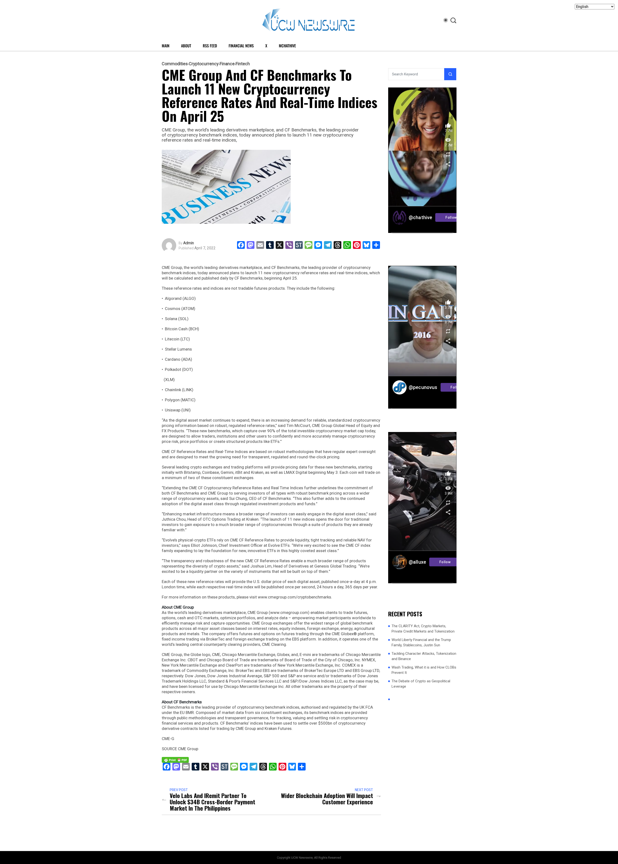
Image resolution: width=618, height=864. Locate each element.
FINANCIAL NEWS (241, 46)
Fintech (243, 63)
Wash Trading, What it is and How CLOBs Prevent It (424, 670)
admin (188, 243)
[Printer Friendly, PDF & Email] (175, 759)
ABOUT (186, 46)
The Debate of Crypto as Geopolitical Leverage (421, 684)
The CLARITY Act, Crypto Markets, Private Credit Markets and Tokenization (423, 629)
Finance (227, 63)
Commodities (175, 63)
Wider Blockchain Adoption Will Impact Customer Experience (327, 798)
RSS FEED (210, 46)
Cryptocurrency (204, 63)
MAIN (165, 46)
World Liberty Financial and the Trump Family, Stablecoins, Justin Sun (421, 643)
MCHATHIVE (287, 46)
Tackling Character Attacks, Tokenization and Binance (424, 656)
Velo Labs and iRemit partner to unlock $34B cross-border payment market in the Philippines (212, 801)
